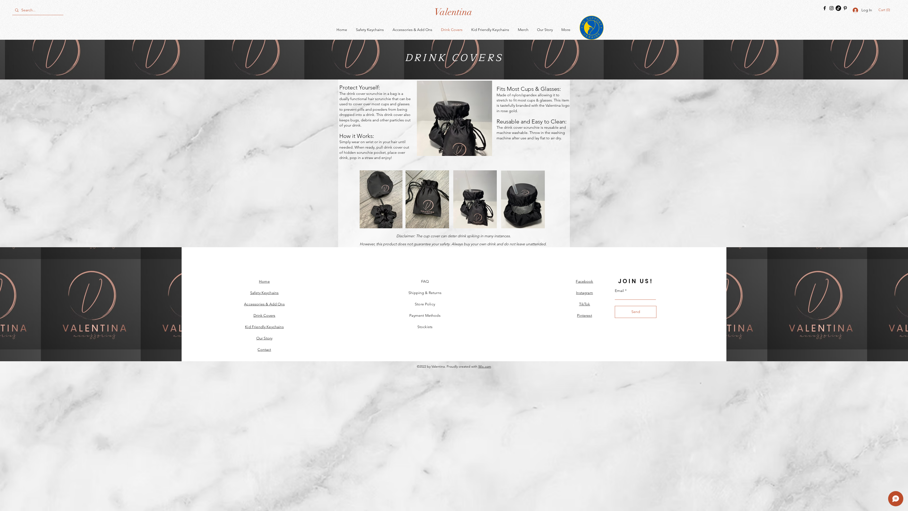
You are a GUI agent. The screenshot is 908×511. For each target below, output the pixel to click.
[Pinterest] (845, 8)
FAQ (425, 281)
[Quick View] (454, 118)
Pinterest (584, 315)
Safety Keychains (264, 293)
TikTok (584, 304)
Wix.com (484, 366)
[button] (884, 10)
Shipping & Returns (424, 293)
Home (264, 281)
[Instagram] (831, 8)
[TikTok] (838, 8)
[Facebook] (824, 8)
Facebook (584, 281)
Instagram (584, 293)
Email (619, 291)
